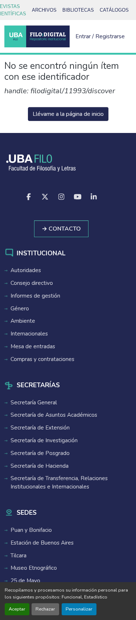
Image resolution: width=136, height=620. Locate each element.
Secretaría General (34, 402)
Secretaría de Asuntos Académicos (54, 415)
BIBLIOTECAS (78, 10)
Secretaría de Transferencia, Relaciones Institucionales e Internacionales (59, 482)
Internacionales (29, 333)
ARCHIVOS (44, 10)
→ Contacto (61, 229)
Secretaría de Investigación (44, 440)
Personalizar (79, 609)
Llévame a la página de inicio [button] (68, 114)
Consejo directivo (32, 283)
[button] (37, 36)
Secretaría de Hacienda (40, 466)
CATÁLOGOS (114, 10)
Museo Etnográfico (34, 568)
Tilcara (18, 555)
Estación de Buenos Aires (42, 542)
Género (20, 308)
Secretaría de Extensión (40, 427)
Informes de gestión (35, 295)
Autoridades (26, 270)
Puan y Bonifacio (31, 530)
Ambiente (23, 321)
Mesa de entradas (33, 346)
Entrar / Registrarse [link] (100, 36)
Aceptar (17, 609)
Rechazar (45, 609)
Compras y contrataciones (42, 359)
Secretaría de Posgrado (40, 453)
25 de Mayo (25, 580)
